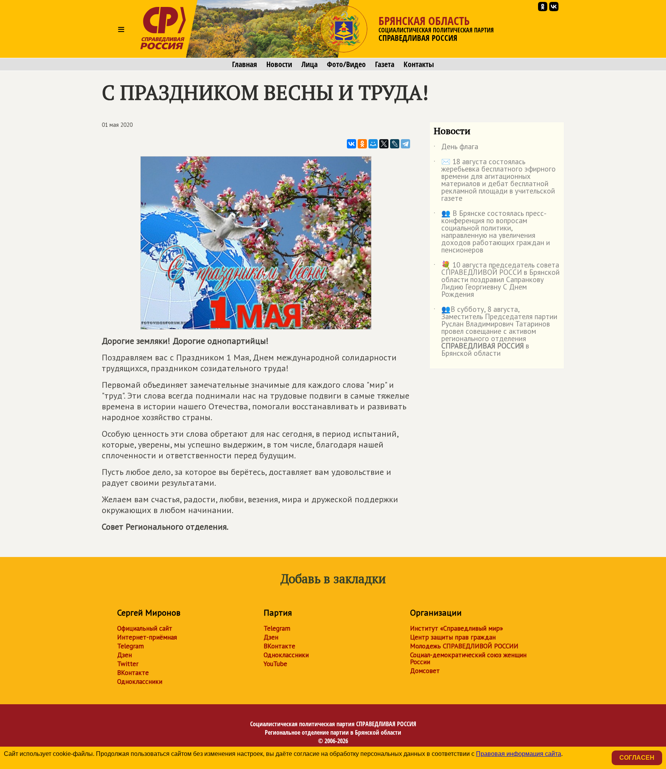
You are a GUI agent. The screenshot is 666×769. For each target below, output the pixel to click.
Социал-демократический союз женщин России (468, 658)
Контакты (419, 64)
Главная (244, 64)
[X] (383, 143)
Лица (309, 64)
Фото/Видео (346, 64)
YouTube (275, 663)
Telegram (130, 646)
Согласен (636, 757)
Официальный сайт (144, 628)
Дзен (124, 654)
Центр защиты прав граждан (453, 637)
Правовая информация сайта (518, 753)
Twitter (127, 663)
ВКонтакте (133, 672)
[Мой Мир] (373, 143)
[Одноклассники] (362, 143)
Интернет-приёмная (147, 637)
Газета (384, 64)
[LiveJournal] (394, 143)
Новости (279, 64)
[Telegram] (405, 143)
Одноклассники (139, 681)
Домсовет (425, 670)
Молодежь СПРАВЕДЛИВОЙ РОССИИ (464, 646)
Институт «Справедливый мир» (456, 628)
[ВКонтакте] (351, 143)
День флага (456, 148)
